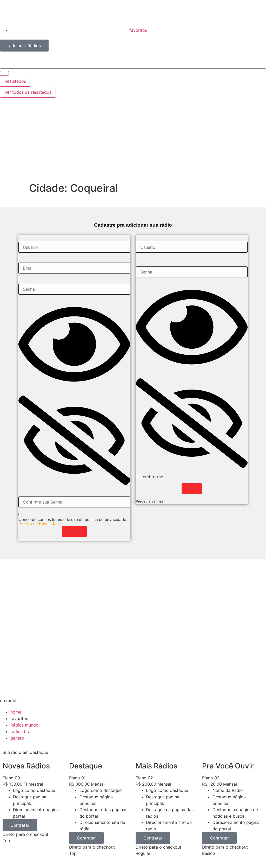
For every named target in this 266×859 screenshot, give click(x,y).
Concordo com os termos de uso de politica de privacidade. (72, 522)
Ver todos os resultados (27, 92)
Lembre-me (151, 477)
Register (74, 531)
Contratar (19, 825)
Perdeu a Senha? (149, 501)
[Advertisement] (133, 142)
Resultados (15, 81)
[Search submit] (4, 73)
